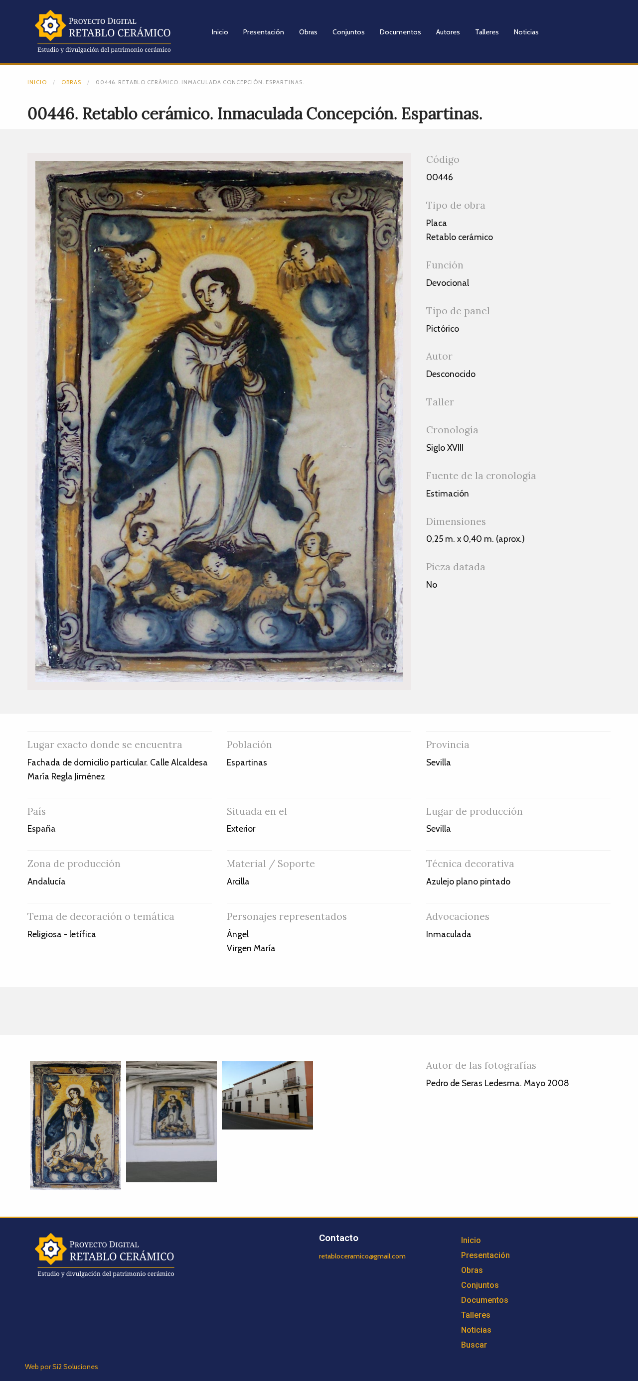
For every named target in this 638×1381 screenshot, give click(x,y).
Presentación (263, 31)
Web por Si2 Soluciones (61, 1366)
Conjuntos (348, 31)
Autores (448, 31)
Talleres (487, 31)
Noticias (526, 31)
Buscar (474, 1345)
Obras (308, 31)
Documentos (400, 31)
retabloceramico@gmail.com (362, 1256)
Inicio (220, 31)
